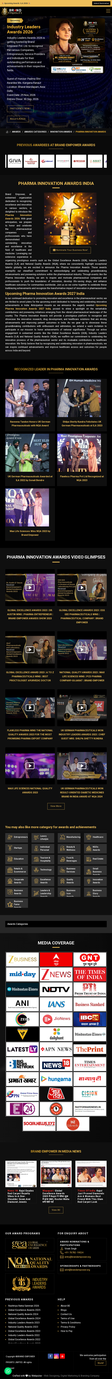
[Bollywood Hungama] (56, 1079)
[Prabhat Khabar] (22, 1079)
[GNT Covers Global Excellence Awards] (90, 959)
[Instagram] (56, 1356)
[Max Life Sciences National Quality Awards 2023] (30, 765)
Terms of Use (68, 1318)
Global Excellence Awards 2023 (24, 1331)
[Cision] (90, 1094)
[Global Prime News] (22, 1094)
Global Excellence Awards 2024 (24, 1318)
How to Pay (66, 1331)
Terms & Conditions (71, 1322)
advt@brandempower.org (77, 1269)
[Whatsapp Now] (8, 1371)
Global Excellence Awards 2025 (24, 1310)
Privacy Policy (68, 1326)
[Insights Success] (22, 1109)
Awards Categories (35, 132)
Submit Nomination (101, 3)
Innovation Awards (61, 132)
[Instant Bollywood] (56, 1109)
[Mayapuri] (90, 1079)
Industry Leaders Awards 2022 (24, 1335)
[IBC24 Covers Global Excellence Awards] (90, 1019)
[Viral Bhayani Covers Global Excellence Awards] (22, 1034)
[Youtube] (62, 1356)
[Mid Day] (22, 974)
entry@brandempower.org (78, 1257)
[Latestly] (22, 1049)
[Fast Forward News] (90, 1109)
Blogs (64, 1310)
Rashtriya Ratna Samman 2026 (23, 1305)
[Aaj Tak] (56, 1094)
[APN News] (56, 1049)
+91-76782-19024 (74, 1252)
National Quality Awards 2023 (23, 1326)
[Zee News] (56, 974)
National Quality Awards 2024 (23, 1314)
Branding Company (89, 1375)
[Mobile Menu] (108, 10)
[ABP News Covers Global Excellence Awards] (56, 959)
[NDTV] (56, 989)
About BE (65, 1305)
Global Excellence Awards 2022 (24, 1339)
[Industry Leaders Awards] (30, 1283)
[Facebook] (50, 1356)
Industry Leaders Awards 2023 (24, 1322)
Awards (16, 132)
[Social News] (39, 1124)
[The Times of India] (90, 974)
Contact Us (66, 1314)
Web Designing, (52, 1375)
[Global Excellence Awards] (30, 1245)
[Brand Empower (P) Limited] (11, 11)
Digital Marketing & (70, 1375)
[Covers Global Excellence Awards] (22, 989)
